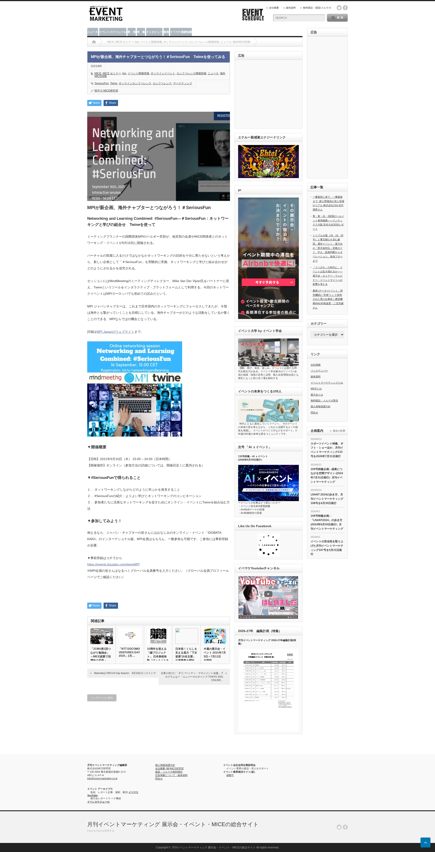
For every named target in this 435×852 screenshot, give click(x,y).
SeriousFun (101, 83)
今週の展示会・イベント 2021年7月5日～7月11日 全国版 (215, 654)
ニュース (92, 32)
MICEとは (316, 388)
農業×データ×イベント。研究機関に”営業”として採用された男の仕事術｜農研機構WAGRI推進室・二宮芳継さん (328, 299)
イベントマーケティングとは (327, 382)
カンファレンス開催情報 (191, 73)
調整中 (230, 775)
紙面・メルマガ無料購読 (169, 771)
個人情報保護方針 (321, 406)
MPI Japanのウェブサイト (115, 331)
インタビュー (154, 32)
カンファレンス (162, 83)
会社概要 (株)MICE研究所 (169, 768)
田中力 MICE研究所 (106, 90)
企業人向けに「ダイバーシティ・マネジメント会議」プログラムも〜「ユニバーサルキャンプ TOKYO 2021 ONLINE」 (192, 676)
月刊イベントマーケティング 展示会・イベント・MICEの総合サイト (173, 824)
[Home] (94, 41)
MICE (97, 73)
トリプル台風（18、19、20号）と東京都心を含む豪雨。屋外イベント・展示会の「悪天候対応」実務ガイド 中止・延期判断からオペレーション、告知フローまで (328, 248)
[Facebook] (345, 827)
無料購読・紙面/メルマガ (317, 7)
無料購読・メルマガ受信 (324, 400)
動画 (166, 32)
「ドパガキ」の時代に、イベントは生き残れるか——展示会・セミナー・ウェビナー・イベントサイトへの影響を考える (328, 276)
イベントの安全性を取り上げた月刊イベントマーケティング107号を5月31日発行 (327, 548)
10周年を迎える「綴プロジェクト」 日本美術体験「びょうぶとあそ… (158, 656)
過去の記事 (339, 430)
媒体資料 (291, 7)
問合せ (314, 412)
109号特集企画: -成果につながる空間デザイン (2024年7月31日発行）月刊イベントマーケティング (327, 475)
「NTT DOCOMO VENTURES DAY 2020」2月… (129, 652)
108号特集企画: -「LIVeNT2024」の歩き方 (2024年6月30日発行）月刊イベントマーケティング (327, 522)
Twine (113, 83)
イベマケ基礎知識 (181, 32)
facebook (345, 7)
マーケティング (182, 83)
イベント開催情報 (138, 73)
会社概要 (274, 7)
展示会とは (317, 394)
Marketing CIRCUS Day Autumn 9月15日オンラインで (125, 673)
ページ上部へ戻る (425, 842)
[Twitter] (339, 827)
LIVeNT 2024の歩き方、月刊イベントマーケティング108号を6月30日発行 (327, 498)
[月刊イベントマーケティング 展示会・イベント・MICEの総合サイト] (105, 20)
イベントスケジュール (112, 32)
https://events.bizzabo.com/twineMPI (113, 564)
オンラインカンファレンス (135, 83)
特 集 (141, 32)
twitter (339, 7)
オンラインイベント (163, 73)
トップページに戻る (102, 697)
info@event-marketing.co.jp (102, 778)
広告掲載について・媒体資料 (171, 775)
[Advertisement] (269, 94)
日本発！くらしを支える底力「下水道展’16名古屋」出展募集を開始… (186, 654)
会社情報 (316, 364)
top (124, 73)
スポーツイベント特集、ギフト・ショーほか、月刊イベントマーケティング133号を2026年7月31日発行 (327, 450)
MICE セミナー (112, 73)
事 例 (132, 32)
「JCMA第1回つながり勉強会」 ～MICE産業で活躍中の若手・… (100, 654)
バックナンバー (319, 370)
